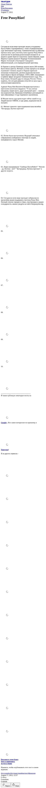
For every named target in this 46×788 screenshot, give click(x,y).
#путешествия (16, 773)
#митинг (24, 773)
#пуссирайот (6, 773)
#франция (31, 773)
